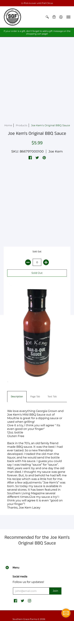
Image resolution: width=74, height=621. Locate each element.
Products (21, 125)
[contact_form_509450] (65, 612)
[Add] (46, 262)
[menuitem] (47, 17)
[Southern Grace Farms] (13, 17)
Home (8, 125)
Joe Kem (55, 151)
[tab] (17, 396)
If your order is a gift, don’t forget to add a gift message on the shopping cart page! (37, 32)
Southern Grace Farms (25, 619)
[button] (47, 17)
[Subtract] (28, 262)
